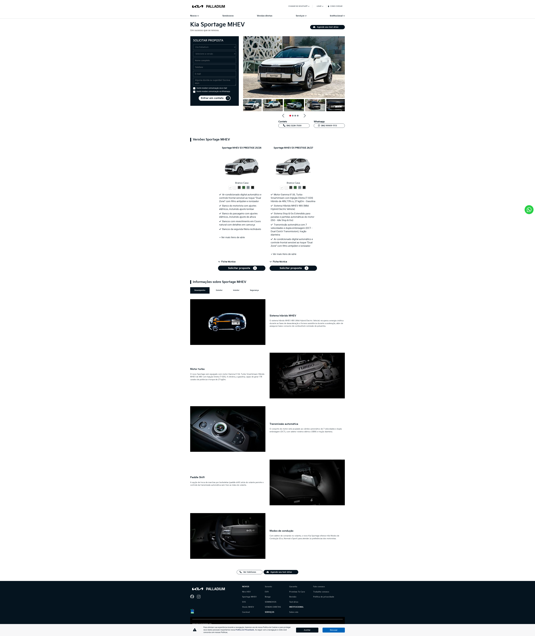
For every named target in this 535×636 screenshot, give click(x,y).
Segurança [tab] (254, 290)
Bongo (268, 597)
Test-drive (293, 602)
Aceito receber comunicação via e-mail (211, 88)
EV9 (267, 592)
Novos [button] (193, 15)
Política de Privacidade (245, 630)
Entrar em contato (212, 98)
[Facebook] (193, 596)
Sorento (268, 587)
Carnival (246, 612)
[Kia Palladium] (208, 6)
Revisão (292, 597)
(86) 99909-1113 (329, 125)
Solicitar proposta (239, 268)
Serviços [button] (300, 15)
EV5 (244, 602)
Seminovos (228, 15)
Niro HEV (246, 592)
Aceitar (307, 630)
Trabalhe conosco (321, 592)
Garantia (293, 587)
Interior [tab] (236, 290)
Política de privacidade (323, 597)
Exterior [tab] (219, 290)
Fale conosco (319, 587)
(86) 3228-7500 (293, 125)
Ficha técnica (228, 261)
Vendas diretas (264, 15)
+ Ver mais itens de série (232, 237)
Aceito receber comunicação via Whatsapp (213, 91)
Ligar (319, 6)
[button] (249, 67)
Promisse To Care (297, 592)
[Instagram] (200, 596)
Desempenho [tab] (199, 290)
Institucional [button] (336, 15)
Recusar (334, 630)
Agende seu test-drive (327, 27)
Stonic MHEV (248, 607)
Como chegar (336, 6)
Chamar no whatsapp (297, 6)
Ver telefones (249, 572)
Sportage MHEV (249, 597)
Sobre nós (293, 612)
